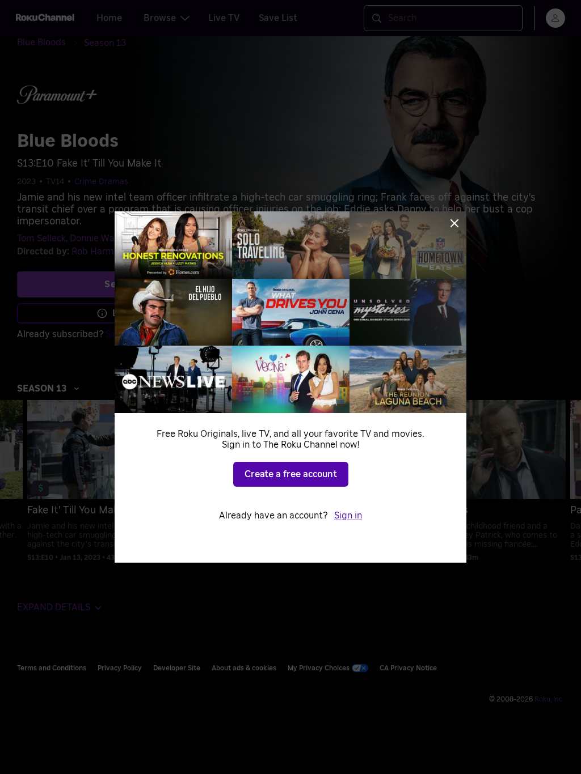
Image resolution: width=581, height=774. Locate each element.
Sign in (348, 515)
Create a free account (291, 474)
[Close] (454, 223)
